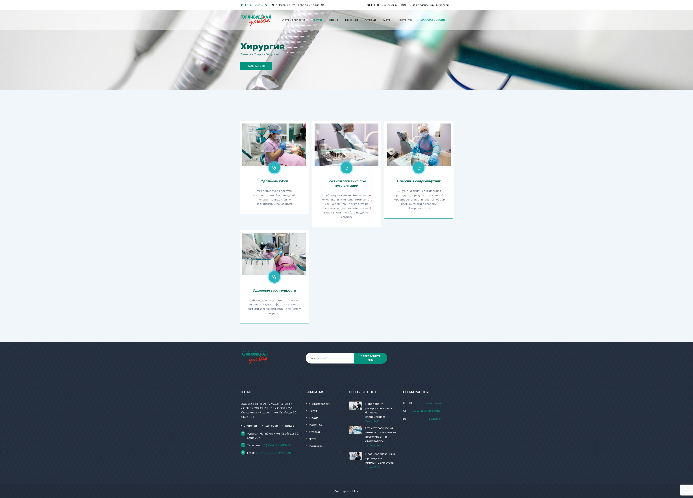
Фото (387, 19)
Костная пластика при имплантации (346, 183)
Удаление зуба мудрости (274, 290)
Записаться (256, 66)
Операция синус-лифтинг (419, 181)
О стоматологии (293, 19)
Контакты (405, 19)
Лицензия (251, 425)
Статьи (370, 19)
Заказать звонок (434, 19)
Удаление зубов (274, 181)
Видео (289, 425)
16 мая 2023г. (373, 445)
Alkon (355, 491)
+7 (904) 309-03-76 (255, 4)
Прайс (333, 19)
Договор (271, 425)
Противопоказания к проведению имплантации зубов (380, 458)
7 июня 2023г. (373, 421)
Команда (351, 19)
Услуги (317, 19)
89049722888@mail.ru (273, 453)
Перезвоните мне (371, 358)
